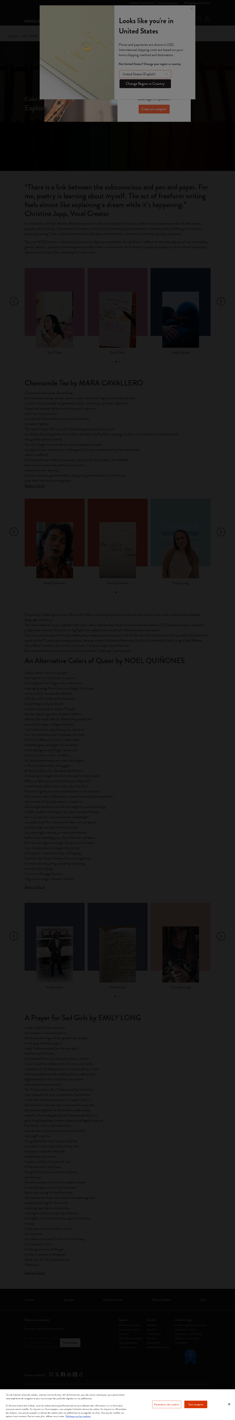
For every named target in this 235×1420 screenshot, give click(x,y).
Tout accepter (195, 1404)
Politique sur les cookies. (78, 1416)
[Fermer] (229, 1404)
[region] (117, 1404)
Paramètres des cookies (166, 1404)
